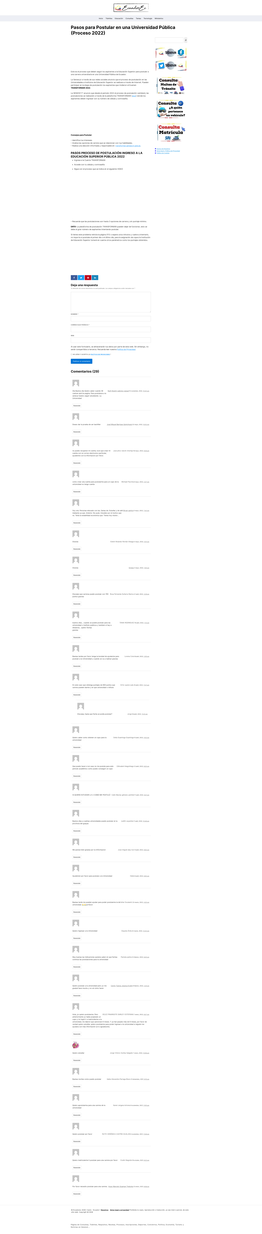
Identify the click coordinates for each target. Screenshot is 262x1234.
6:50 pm (146, 876)
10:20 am (146, 391)
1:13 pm (146, 623)
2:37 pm (146, 482)
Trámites (109, 18)
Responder (76, 405)
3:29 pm (146, 594)
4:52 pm (146, 737)
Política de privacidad (100, 354)
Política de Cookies (163, 153)
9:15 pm (146, 1079)
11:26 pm (146, 1134)
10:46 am (146, 821)
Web (72, 335)
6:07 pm (146, 1014)
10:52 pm (146, 424)
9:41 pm (146, 795)
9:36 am (146, 451)
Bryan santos (128, 510)
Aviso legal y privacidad (119, 1210)
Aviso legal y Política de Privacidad (168, 151)
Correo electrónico (80, 325)
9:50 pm (146, 850)
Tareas (138, 18)
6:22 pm (146, 1160)
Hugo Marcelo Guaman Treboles (120, 1186)
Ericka (131, 568)
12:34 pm (146, 931)
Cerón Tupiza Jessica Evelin (122, 986)
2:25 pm (146, 986)
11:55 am (146, 1105)
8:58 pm (146, 1186)
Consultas (129, 18)
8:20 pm (146, 766)
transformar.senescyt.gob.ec (128, 146)
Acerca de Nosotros (163, 149)
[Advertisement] (111, 53)
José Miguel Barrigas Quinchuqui (119, 424)
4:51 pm (146, 542)
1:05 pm (146, 568)
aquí (134, 96)
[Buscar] (185, 40)
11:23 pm (145, 714)
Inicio (101, 18)
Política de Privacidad (126, 349)
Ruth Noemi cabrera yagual (118, 391)
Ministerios (159, 18)
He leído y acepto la (92, 354)
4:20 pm (146, 902)
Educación (119, 18)
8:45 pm (146, 957)
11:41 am (146, 685)
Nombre (75, 314)
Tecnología (148, 18)
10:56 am (146, 1053)
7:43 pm (146, 510)
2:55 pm (146, 656)
